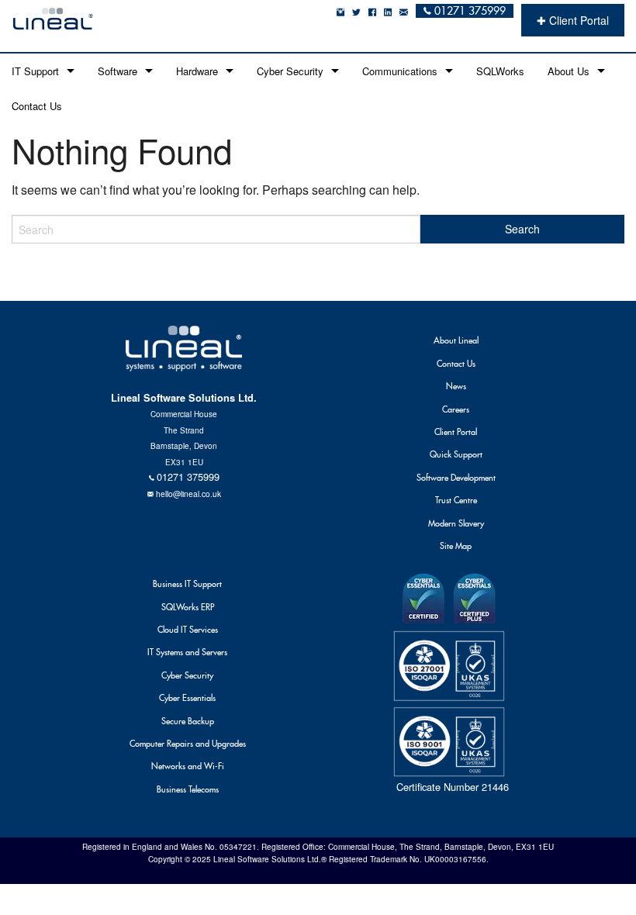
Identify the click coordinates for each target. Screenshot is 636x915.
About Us (568, 71)
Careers (455, 409)
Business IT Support (187, 583)
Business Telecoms (188, 789)
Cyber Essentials (187, 697)
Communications (399, 71)
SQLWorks (500, 71)
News (456, 386)
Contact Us (37, 105)
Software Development (456, 477)
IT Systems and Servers (187, 652)
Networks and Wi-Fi (187, 766)
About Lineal (456, 340)
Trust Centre (456, 500)
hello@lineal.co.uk (188, 493)
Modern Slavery (456, 523)
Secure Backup (187, 721)
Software (117, 71)
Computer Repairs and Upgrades (188, 743)
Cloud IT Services (187, 629)
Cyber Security (290, 71)
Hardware (197, 71)
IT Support (35, 71)
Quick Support (456, 454)
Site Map (456, 545)
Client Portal (455, 431)
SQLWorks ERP (187, 607)
